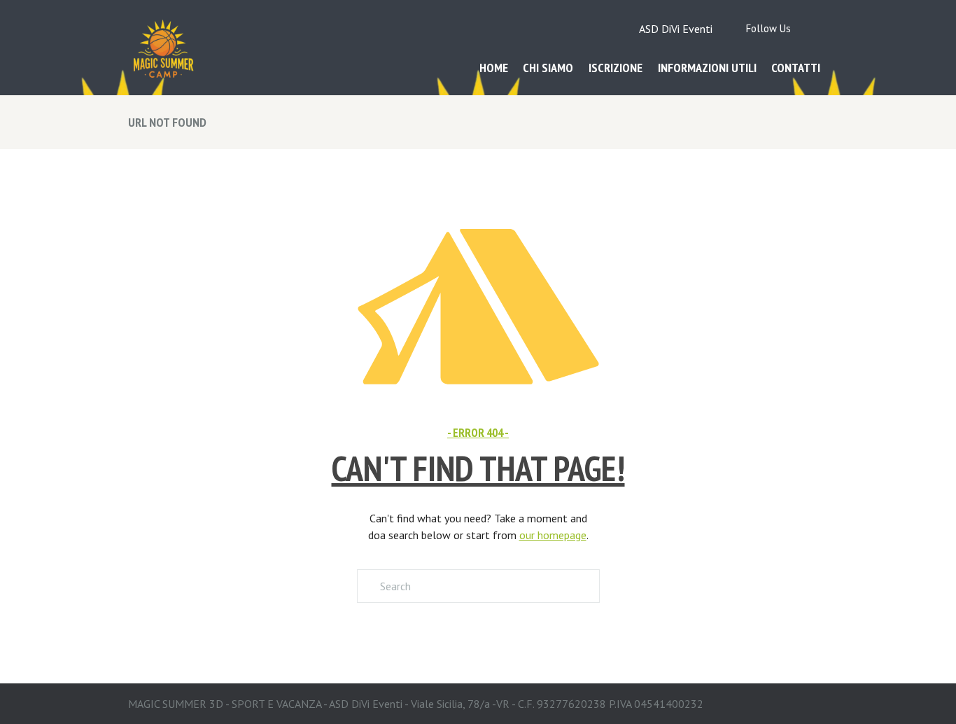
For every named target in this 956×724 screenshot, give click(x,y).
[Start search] (367, 586)
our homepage (552, 535)
